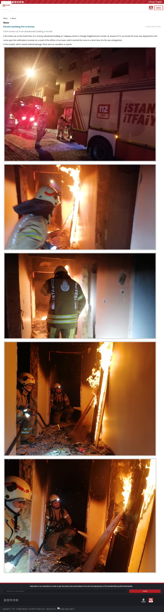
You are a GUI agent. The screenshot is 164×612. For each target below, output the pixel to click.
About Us (7, 18)
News (14, 18)
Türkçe (152, 2)
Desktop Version (51, 609)
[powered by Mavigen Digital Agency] (66, 609)
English (159, 2)
